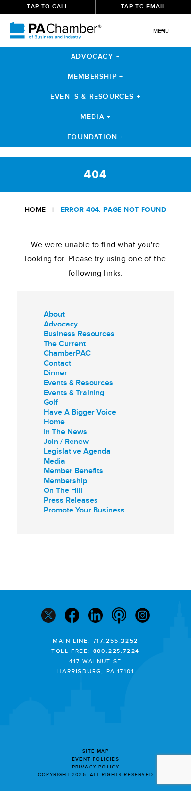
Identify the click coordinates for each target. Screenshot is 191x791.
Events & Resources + (95, 97)
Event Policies (95, 759)
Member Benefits (73, 471)
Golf (51, 402)
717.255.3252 (116, 641)
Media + (95, 117)
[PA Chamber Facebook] (72, 616)
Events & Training (74, 392)
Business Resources (79, 334)
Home (35, 210)
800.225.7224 (116, 651)
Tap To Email (143, 6)
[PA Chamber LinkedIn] (95, 616)
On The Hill (63, 490)
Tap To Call (47, 6)
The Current (65, 344)
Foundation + (95, 137)
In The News (65, 432)
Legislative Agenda (77, 451)
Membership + (95, 76)
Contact (57, 363)
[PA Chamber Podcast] (119, 616)
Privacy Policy (95, 767)
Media (54, 461)
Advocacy (61, 324)
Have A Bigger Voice (80, 412)
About (54, 314)
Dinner (55, 373)
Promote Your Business (84, 510)
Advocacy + (95, 56)
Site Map (95, 751)
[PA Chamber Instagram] (142, 616)
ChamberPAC (67, 353)
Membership (65, 481)
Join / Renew (66, 441)
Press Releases (71, 500)
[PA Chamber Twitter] (48, 616)
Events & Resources (78, 383)
